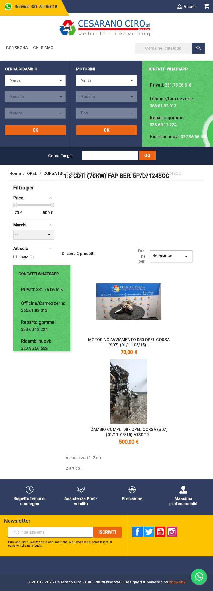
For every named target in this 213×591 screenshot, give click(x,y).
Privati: (157, 85)
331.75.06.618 (178, 85)
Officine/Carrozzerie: (172, 98)
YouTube (160, 532)
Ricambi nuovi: (165, 136)
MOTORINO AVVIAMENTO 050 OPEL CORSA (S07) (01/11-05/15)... (129, 342)
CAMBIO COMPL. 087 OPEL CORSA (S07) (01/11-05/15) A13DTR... (129, 432)
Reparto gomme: (167, 117)
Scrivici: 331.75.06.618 (36, 6)
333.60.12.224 (163, 124)
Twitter (149, 532)
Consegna (17, 47)
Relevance (170, 256)
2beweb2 (177, 582)
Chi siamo (43, 47)
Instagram (172, 532)
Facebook (137, 532)
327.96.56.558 (194, 136)
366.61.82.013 (163, 105)
